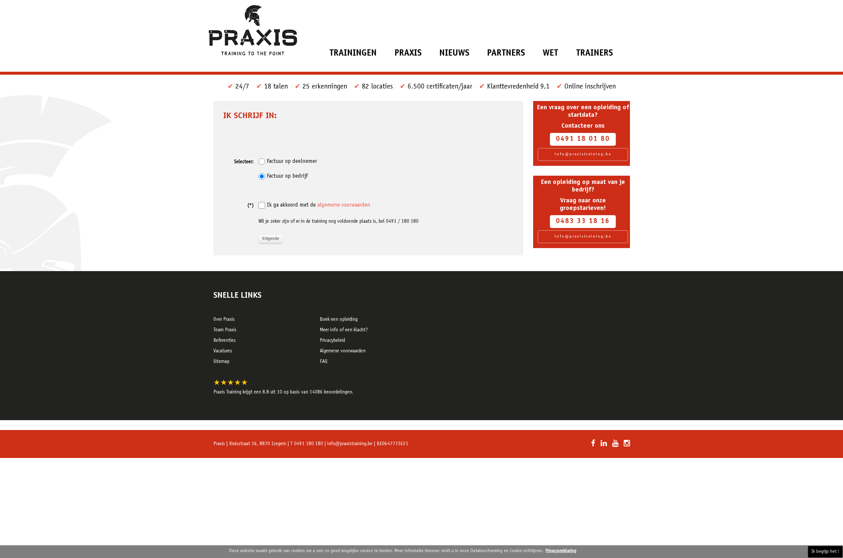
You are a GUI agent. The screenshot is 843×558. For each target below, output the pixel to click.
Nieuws (454, 53)
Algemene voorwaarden (343, 351)
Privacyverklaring (561, 551)
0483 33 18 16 (583, 221)
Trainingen (353, 53)
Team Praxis (224, 330)
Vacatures (222, 351)
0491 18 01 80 (583, 139)
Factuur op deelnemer (292, 161)
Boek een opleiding (339, 319)
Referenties (224, 340)
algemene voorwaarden (343, 205)
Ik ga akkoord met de (318, 205)
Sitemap (221, 361)
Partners (506, 53)
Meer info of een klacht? (344, 330)
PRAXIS (408, 53)
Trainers (594, 53)
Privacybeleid (332, 340)
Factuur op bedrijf (287, 176)
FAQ (323, 361)
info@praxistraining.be (583, 154)
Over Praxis (224, 319)
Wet (550, 53)
